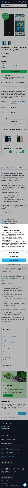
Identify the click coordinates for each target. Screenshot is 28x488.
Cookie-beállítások (14, 256)
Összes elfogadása (14, 260)
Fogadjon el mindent (14, 252)
